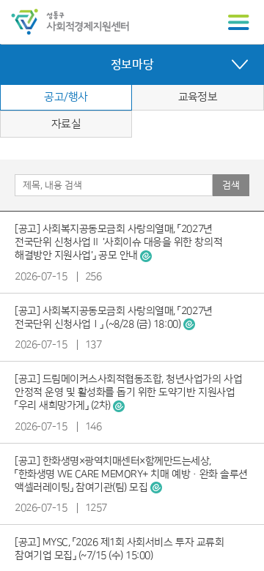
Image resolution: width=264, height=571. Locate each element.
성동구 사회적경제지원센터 (70, 22)
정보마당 (132, 64)
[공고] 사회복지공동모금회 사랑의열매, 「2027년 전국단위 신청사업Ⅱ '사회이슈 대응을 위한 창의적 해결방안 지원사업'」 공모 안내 (118, 242)
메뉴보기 (238, 22)
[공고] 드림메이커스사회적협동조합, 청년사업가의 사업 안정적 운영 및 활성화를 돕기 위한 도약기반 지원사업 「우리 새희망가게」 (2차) (128, 392)
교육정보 (198, 97)
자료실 (66, 124)
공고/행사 (65, 97)
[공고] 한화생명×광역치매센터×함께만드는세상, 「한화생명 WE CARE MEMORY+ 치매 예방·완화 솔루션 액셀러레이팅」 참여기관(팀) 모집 (131, 474)
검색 (230, 185)
